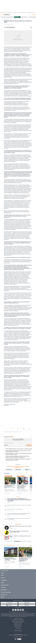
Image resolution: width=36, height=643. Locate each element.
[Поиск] (30, 14)
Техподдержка (4, 580)
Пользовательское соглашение (18, 618)
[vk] (18, 610)
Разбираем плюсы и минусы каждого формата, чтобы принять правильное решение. (10, 562)
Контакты (3, 577)
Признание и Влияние (31, 12)
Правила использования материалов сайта (18, 621)
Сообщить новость (4, 570)
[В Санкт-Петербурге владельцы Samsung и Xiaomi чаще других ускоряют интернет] (22, 480)
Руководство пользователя (18, 626)
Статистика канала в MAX (6, 592)
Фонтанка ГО (15, 12)
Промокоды (18, 524)
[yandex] (23, 610)
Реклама (2, 582)
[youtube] (20, 610)
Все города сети (4, 594)
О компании (3, 587)
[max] (13, 610)
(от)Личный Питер (9, 12)
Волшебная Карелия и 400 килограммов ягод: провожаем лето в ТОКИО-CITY (10, 486)
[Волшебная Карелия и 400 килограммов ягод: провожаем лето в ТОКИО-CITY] (10, 480)
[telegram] (15, 610)
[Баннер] (17, 17)
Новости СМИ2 (7, 473)
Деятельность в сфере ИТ (18, 625)
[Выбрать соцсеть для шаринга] (31, 27)
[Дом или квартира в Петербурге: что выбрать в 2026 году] (11, 552)
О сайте (2, 575)
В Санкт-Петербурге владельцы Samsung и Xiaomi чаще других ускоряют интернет (21, 486)
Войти (7, 445)
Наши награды (18, 628)
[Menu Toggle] (1, 14)
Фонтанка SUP (3, 12)
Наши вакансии (4, 589)
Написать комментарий (10, 27)
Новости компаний (9, 545)
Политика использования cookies (18, 622)
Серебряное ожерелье (22, 12)
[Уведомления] (33, 14)
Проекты (2, 597)
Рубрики (2, 572)
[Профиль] (35, 14)
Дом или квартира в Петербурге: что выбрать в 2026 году (10, 559)
